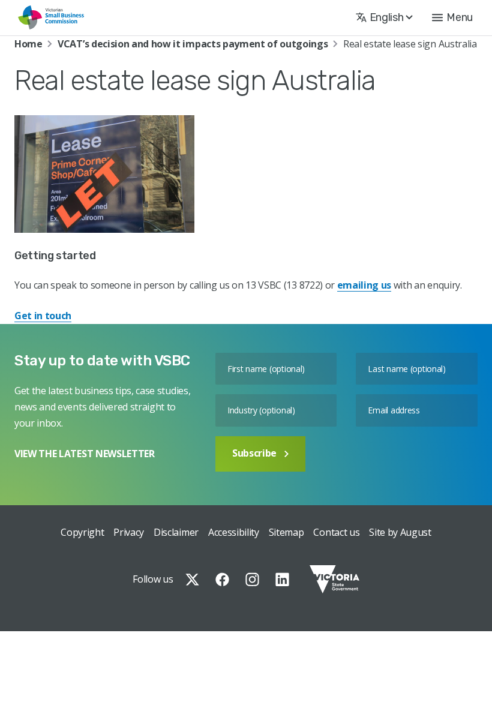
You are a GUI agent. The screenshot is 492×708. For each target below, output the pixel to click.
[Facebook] (222, 579)
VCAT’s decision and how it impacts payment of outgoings (193, 43)
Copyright (82, 532)
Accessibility (233, 532)
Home (28, 43)
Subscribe (254, 453)
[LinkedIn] (282, 579)
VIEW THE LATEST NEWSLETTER (84, 453)
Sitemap (286, 532)
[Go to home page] (51, 17)
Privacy (128, 532)
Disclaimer (176, 532)
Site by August (400, 532)
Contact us (336, 532)
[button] (452, 17)
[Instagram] (252, 579)
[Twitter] (192, 579)
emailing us (364, 285)
